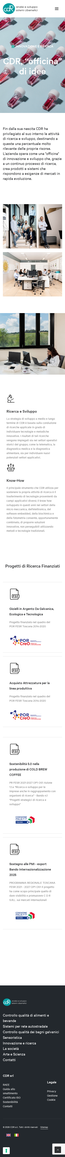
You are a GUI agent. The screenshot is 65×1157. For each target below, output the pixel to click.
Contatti (9, 1059)
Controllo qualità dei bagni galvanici (31, 1031)
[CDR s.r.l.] (20, 8)
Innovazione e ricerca (19, 1043)
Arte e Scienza (14, 1054)
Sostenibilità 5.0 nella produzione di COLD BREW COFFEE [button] (28, 769)
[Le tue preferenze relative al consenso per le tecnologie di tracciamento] (6, 1150)
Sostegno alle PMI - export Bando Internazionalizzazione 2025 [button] (30, 869)
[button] (56, 8)
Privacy (51, 1091)
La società (11, 1048)
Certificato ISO (12, 1097)
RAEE (6, 1084)
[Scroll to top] (58, 1149)
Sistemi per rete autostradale (25, 1026)
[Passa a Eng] (9, 1135)
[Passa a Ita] (16, 1135)
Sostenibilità (10, 1102)
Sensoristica (12, 1037)
